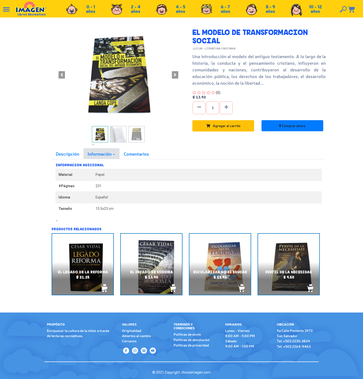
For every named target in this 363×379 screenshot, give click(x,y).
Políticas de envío (187, 334)
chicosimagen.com (196, 372)
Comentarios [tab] (136, 154)
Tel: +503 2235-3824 (293, 341)
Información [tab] (100, 154)
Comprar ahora (293, 125)
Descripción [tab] (67, 154)
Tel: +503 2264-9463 (294, 346)
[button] (62, 74)
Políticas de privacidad (191, 345)
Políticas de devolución (192, 339)
